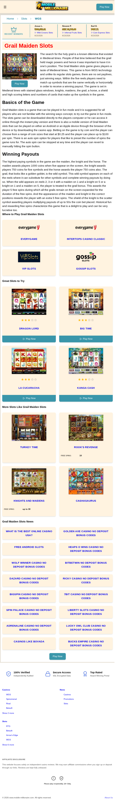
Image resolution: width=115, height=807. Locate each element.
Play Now (104, 7)
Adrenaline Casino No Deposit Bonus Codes (29, 627)
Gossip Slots (86, 268)
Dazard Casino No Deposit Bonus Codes (29, 580)
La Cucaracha (29, 387)
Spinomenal (11, 699)
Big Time (86, 328)
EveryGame (29, 239)
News (62, 690)
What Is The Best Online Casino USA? (29, 533)
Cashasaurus (86, 500)
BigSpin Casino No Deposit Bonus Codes (29, 596)
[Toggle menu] (5, 7)
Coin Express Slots (96, 32)
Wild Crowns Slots (39, 32)
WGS (8, 694)
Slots (24, 18)
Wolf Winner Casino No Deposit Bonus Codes (29, 564)
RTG (8, 726)
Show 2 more (8, 713)
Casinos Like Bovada (29, 641)
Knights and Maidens (29, 500)
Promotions (69, 699)
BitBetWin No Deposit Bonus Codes (86, 564)
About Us (109, 797)
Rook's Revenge (86, 447)
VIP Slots (29, 268)
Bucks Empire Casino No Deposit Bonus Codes (86, 643)
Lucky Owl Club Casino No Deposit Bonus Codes (86, 627)
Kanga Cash (86, 387)
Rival (8, 703)
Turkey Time (29, 447)
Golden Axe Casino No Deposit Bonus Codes (86, 533)
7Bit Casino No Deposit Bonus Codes (86, 596)
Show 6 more (8, 745)
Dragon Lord (29, 328)
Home (10, 18)
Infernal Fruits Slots (67, 32)
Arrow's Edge (12, 735)
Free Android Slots (29, 547)
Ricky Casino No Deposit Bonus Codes (86, 580)
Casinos (6, 690)
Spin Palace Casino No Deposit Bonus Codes (29, 612)
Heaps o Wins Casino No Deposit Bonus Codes (86, 549)
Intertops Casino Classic (86, 239)
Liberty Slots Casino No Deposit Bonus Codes (86, 612)
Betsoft (9, 708)
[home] (52, 11)
